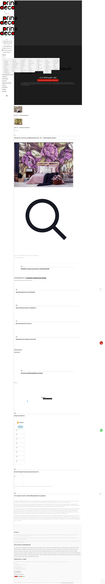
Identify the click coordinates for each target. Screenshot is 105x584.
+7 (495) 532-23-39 (17, 571)
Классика (48, 551)
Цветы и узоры (21, 556)
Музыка (71, 551)
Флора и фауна (55, 554)
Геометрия (41, 549)
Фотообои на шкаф (77, 554)
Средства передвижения (75, 552)
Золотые (33, 551)
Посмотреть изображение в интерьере (48, 80)
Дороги (30, 551)
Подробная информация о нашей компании (23, 280)
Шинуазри (36, 556)
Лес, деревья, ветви (57, 551)
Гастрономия (35, 549)
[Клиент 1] (22, 422)
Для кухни (16, 551)
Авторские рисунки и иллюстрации (28, 547)
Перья (34, 552)
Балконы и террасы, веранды (63, 547)
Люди (69, 551)
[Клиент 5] (22, 440)
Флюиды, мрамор (61, 554)
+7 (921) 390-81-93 (17, 572)
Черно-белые (31, 556)
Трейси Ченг (25, 554)
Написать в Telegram (7, 52)
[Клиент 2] (22, 427)
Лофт (66, 551)
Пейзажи (25, 552)
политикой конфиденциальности (61, 401)
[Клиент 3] (22, 431)
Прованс (46, 552)
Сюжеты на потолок (18, 554)
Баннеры (71, 547)
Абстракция (18, 547)
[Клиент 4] (22, 436)
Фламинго (49, 554)
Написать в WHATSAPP (7, 50)
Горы (52, 549)
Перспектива (30, 552)
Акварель (37, 547)
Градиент (55, 549)
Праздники (41, 552)
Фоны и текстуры (68, 554)
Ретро (58, 552)
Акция (41, 547)
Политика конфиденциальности (67, 582)
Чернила (26, 556)
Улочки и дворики (43, 554)
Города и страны (46, 549)
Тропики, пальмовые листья (33, 554)
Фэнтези (16, 556)
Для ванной (59, 549)
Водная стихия (30, 549)
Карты (37, 551)
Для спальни (25, 551)
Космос (51, 551)
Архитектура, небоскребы (52, 547)
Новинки (75, 551)
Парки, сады (16, 552)
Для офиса (21, 551)
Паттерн (21, 552)
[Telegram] (101, 495)
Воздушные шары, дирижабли (20, 549)
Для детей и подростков (73, 549)
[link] (46, 197)
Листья (63, 551)
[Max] (101, 291)
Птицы (49, 552)
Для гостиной (65, 549)
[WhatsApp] (101, 431)
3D (14, 547)
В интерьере (76, 547)
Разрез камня (53, 552)
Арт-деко (44, 547)
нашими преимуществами (36, 278)
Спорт (68, 552)
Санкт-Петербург (63, 552)
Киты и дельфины (42, 551)
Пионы (37, 552)
